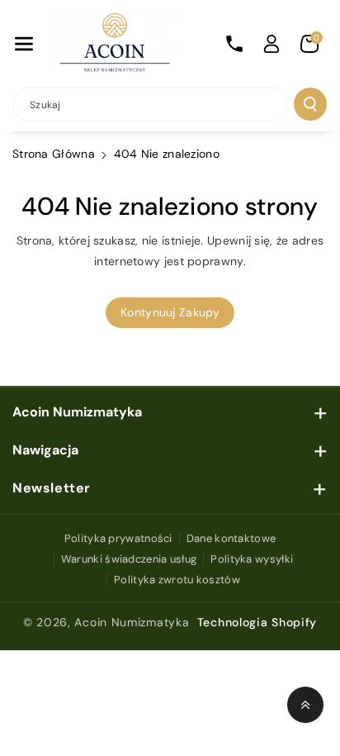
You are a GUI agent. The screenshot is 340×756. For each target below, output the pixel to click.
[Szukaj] (310, 104)
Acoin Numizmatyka (131, 622)
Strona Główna (53, 153)
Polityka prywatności (118, 538)
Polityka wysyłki (251, 559)
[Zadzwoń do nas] (234, 44)
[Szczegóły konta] (271, 44)
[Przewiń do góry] (305, 705)
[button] (24, 44)
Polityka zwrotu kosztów (177, 580)
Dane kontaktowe (231, 538)
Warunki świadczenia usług (129, 559)
